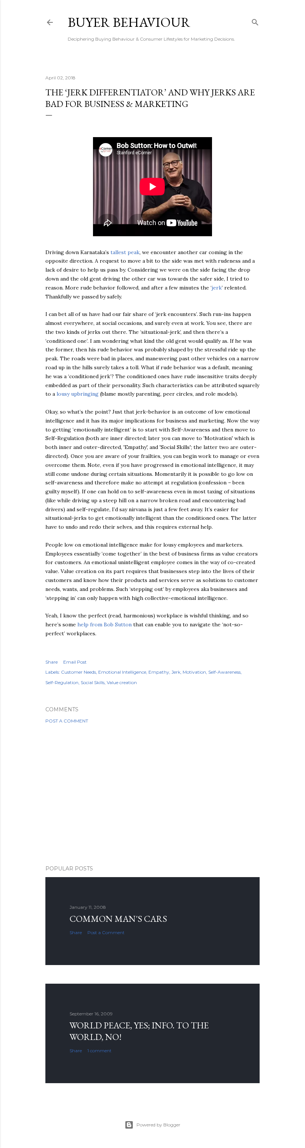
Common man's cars (118, 918)
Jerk (175, 672)
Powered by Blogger (158, 1125)
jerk (217, 287)
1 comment (99, 1050)
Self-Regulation (61, 682)
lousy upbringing (78, 393)
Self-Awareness (224, 672)
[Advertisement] (152, 794)
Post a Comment (66, 721)
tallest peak (124, 252)
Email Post (75, 662)
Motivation (194, 672)
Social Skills (93, 682)
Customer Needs (78, 672)
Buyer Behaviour (129, 22)
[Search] (255, 20)
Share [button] (51, 662)
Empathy (158, 672)
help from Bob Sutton (104, 624)
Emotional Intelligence (122, 672)
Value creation (122, 682)
